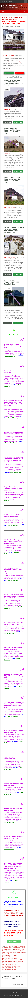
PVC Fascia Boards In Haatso (9, 969)
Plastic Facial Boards (7, 953)
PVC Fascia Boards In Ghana (9, 967)
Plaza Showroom (6, 960)
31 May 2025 (5, 26)
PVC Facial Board (6, 961)
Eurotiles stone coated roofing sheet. (15, 62)
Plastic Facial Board (20, 952)
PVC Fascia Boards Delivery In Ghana (11, 963)
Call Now (21, 355)
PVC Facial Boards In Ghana (17, 961)
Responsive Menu (25, 1)
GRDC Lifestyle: (8, 309)
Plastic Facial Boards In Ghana (9, 955)
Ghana (22, 949)
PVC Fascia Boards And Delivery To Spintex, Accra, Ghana (15, 983)
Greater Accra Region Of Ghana (17, 950)
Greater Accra (5, 950)
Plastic (13, 952)
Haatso (4, 952)
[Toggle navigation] (3, 11)
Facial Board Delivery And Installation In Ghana (13, 947)
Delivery (10, 946)
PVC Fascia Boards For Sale (9, 964)
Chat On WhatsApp (10, 356)
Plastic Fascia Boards (7, 957)
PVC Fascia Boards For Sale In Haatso (11, 966)
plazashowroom (15, 960)
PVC (21, 960)
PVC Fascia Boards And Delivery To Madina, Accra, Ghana (13, 977)
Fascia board (17, 949)
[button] (5, 40)
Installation (9, 952)
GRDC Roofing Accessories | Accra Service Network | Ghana (12, 18)
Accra (6, 946)
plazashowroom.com (12, 5)
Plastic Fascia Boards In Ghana (9, 958)
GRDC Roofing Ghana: (8, 55)
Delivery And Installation (19, 946)
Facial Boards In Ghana (7, 949)
